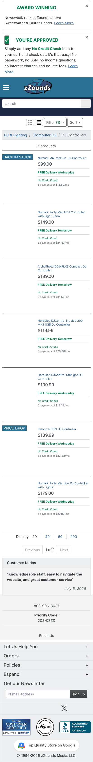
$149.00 (46, 222)
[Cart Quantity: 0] (65, 87)
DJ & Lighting (15, 135)
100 (74, 536)
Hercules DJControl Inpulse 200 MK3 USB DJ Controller (60, 322)
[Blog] (10, 710)
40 (47, 536)
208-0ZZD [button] (46, 618)
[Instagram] (46, 710)
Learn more (64, 23)
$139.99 (46, 435)
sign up (78, 694)
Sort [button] (73, 122)
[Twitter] (64, 710)
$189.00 (46, 276)
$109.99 (46, 384)
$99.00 (45, 164)
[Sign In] (75, 87)
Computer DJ (44, 135)
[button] (6, 87)
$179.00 (46, 493)
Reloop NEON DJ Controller (57, 429)
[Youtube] (82, 710)
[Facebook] (28, 710)
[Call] (84, 87)
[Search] (86, 103)
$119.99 (45, 330)
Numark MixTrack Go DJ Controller (62, 158)
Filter (53, 122)
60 (60, 536)
